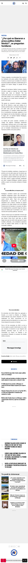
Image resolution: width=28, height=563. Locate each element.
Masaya (17, 356)
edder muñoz (12, 356)
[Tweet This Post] (11, 57)
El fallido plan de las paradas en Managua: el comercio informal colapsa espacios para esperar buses (13, 385)
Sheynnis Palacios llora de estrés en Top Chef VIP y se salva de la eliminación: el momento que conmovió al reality (13, 392)
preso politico (23, 356)
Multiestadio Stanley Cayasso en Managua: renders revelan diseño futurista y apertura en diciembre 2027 (13, 399)
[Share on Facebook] (8, 57)
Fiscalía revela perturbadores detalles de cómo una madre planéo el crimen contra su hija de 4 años (13, 379)
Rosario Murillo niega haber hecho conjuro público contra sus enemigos (13, 373)
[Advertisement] (14, 19)
